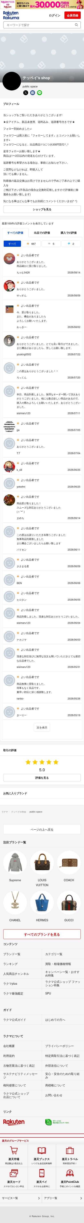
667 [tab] (33, 244)
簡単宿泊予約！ (70, 1161)
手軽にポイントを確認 (70, 1183)
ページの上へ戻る (42, 829)
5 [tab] (53, 244)
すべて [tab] (12, 244)
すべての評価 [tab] (15, 232)
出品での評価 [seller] (42, 232)
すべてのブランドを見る (42, 934)
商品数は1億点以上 (14, 1161)
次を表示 (42, 727)
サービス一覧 (10, 1198)
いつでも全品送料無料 (42, 1161)
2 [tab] (73, 244)
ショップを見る (42, 209)
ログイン (54, 15)
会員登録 (72, 15)
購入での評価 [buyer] (69, 232)
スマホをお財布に (42, 1183)
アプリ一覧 (50, 1198)
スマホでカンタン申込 (14, 1183)
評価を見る (42, 778)
